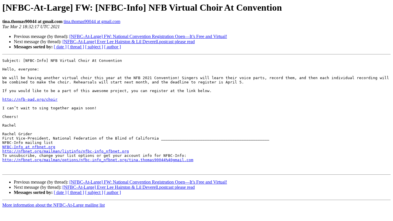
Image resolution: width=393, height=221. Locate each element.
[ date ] (60, 46)
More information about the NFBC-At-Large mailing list (53, 205)
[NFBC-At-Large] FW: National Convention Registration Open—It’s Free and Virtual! (148, 36)
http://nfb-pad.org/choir (30, 99)
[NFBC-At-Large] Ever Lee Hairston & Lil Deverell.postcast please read (128, 41)
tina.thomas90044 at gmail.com (92, 21)
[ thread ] (76, 46)
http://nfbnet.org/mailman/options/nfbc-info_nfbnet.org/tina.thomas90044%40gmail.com (97, 160)
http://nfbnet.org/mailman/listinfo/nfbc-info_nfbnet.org (65, 151)
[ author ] (112, 46)
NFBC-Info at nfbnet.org (28, 147)
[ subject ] (94, 46)
